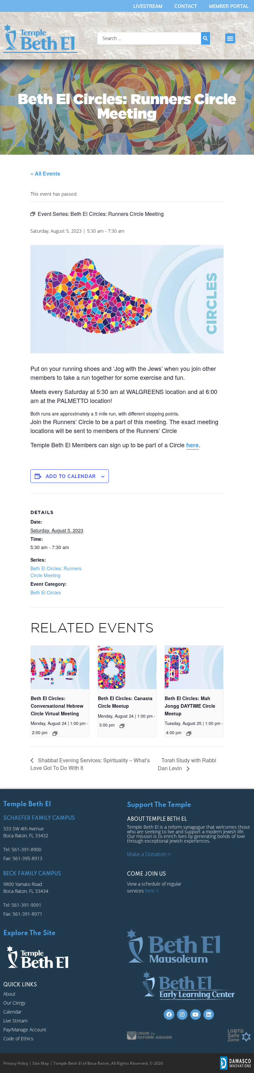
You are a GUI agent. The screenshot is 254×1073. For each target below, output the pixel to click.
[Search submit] (205, 38)
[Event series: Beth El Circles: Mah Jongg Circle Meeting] (189, 733)
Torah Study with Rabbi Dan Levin (187, 764)
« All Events (45, 173)
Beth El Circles (45, 592)
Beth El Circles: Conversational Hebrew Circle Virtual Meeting (57, 705)
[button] (230, 38)
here (192, 445)
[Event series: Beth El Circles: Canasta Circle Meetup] (122, 726)
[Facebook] (169, 1014)
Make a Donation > (149, 854)
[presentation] (60, 668)
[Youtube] (195, 1014)
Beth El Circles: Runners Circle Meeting (55, 571)
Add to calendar (71, 476)
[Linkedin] (208, 1014)
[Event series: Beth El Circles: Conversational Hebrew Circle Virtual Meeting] (55, 733)
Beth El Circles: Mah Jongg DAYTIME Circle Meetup (190, 705)
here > (152, 891)
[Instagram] (182, 1014)
